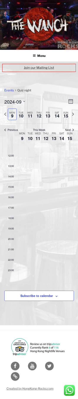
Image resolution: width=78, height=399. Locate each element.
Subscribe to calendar (36, 295)
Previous (13, 130)
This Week (39, 130)
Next (68, 130)
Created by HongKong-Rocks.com (30, 388)
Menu (41, 56)
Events (9, 90)
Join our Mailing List (39, 68)
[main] (39, 199)
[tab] (12, 114)
